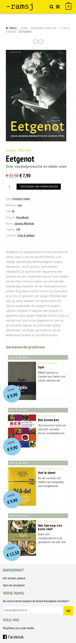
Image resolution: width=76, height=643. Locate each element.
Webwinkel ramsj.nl (44, 28)
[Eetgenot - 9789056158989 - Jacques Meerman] (36, 95)
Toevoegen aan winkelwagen (38, 186)
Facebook (15, 637)
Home (24, 28)
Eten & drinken (26, 235)
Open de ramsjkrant (14, 585)
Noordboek (22, 217)
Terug (12, 28)
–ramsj (20, 6)
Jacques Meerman (18, 150)
